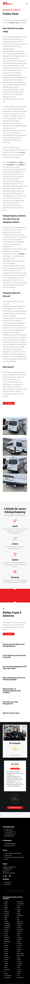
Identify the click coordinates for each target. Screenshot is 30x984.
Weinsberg (20, 977)
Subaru (19, 961)
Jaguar (6, 963)
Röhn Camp (20, 953)
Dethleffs (7, 937)
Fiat (6, 943)
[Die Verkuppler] (7, 3)
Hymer (6, 955)
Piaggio (19, 939)
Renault (19, 949)
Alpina (6, 907)
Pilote (18, 941)
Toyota (19, 971)
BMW (6, 917)
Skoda (19, 959)
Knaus (6, 973)
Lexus (19, 905)
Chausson (7, 927)
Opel (18, 935)
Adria (6, 903)
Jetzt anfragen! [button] (9, 403)
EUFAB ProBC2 (9, 830)
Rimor (19, 951)
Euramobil (7, 941)
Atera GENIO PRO (9, 836)
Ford (6, 947)
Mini (18, 919)
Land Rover (8, 977)
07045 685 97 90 (7, 869)
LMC (18, 907)
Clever (6, 931)
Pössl (18, 947)
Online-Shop (8, 855)
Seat (18, 957)
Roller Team (20, 955)
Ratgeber (23, 152)
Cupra (6, 933)
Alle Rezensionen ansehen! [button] (14, 807)
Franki (6, 945)
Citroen (7, 929)
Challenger (8, 925)
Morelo (19, 927)
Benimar (7, 911)
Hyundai (7, 957)
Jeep (6, 965)
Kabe (6, 967)
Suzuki (19, 965)
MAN (18, 911)
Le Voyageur (20, 903)
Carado (6, 921)
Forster (6, 949)
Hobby (6, 953)
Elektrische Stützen (10, 845)
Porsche (19, 945)
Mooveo (19, 925)
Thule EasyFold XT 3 (10, 834)
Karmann (7, 969)
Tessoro (19, 969)
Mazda (19, 913)
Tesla (18, 967)
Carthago (7, 923)
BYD (6, 919)
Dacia (6, 935)
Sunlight (19, 963)
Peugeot (19, 937)
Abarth (6, 901)
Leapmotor (20, 901)
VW (18, 975)
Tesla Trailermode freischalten (13, 853)
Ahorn (6, 905)
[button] (26, 3)
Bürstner (7, 915)
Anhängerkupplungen (10, 843)
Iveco (6, 961)
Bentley (7, 913)
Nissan (19, 933)
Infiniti (6, 959)
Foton (6, 951)
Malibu (19, 909)
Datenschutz (8, 884)
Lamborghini (8, 975)
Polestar (19, 943)
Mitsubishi (20, 921)
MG (18, 917)
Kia (5, 971)
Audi (6, 909)
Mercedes (20, 915)
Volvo (18, 973)
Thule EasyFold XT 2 (10, 832)
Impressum (8, 882)
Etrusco (7, 939)
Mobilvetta (20, 923)
